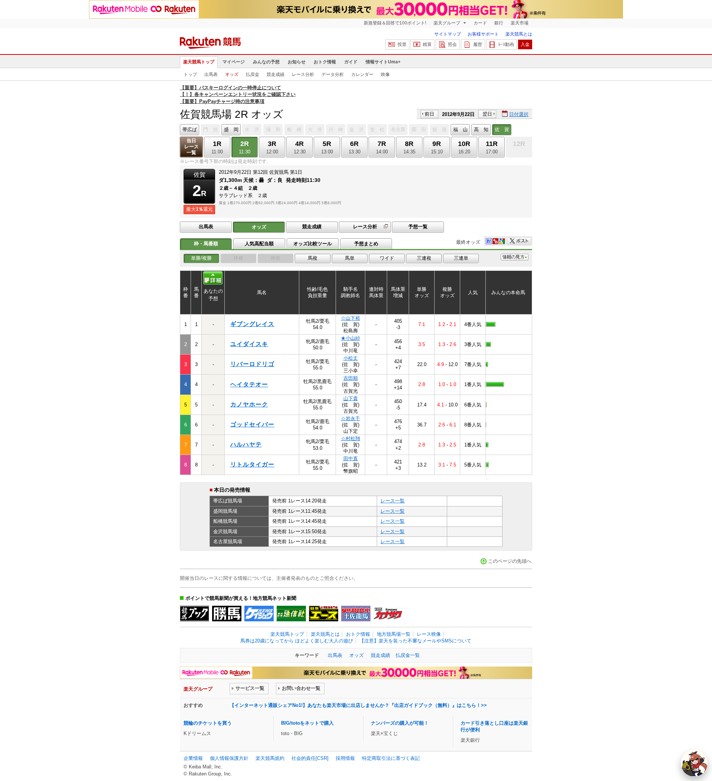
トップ (190, 74)
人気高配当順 (259, 243)
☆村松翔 (350, 438)
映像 (385, 74)
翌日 (487, 114)
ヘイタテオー (249, 384)
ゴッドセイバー (252, 424)
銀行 (498, 23)
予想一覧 (418, 226)
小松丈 (350, 358)
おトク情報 (325, 61)
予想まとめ (366, 243)
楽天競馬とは (518, 34)
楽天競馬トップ (198, 61)
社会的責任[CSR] (310, 758)
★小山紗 (350, 338)
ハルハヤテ (246, 444)
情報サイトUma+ (383, 61)
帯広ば (189, 129)
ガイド (350, 61)
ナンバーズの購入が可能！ (400, 723)
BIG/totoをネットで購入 (307, 723)
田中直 (350, 458)
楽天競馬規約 (270, 758)
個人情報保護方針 (229, 758)
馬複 (312, 258)
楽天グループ (447, 23)
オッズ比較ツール (312, 243)
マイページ (233, 61)
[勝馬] (226, 613)
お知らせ (297, 61)
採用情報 (345, 758)
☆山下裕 (350, 318)
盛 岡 (231, 129)
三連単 (461, 258)
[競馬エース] (323, 613)
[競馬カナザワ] (388, 613)
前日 (429, 114)
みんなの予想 (266, 61)
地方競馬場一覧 (394, 634)
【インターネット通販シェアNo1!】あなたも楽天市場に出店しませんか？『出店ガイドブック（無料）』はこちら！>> (358, 705)
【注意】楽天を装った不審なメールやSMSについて (415, 641)
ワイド (387, 258)
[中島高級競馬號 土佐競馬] (355, 613)
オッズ (231, 74)
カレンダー (362, 74)
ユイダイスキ (249, 344)
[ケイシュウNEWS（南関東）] (259, 613)
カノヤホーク (249, 404)
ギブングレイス (252, 324)
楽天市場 (519, 23)
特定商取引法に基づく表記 (391, 758)
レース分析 (303, 74)
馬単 (350, 258)
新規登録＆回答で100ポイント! (395, 23)
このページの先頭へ (509, 561)
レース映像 (429, 634)
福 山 (460, 129)
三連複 (424, 258)
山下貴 (350, 398)
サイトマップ (447, 34)
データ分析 (333, 74)
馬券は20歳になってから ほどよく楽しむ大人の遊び (296, 641)
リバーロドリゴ (252, 364)
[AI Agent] (694, 763)
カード (480, 23)
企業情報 (193, 758)
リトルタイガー (252, 464)
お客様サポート (483, 34)
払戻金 (252, 74)
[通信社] (291, 613)
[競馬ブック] (194, 613)
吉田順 (350, 378)
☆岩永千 (350, 418)
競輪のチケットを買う (208, 723)
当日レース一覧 (191, 146)
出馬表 (211, 74)
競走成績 (275, 74)
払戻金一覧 (408, 655)
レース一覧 (392, 501)
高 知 (481, 129)
